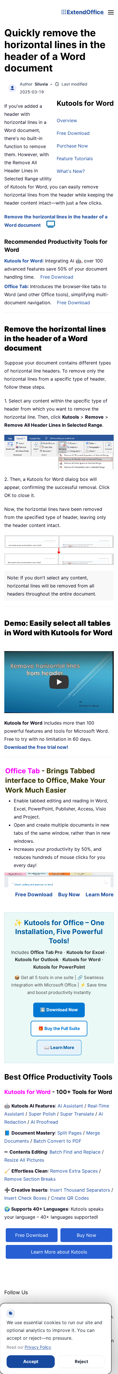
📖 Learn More (59, 1047)
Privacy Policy (38, 1347)
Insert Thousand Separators (80, 1190)
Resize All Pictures (24, 1160)
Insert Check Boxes (25, 1198)
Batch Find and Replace (75, 1152)
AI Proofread (44, 1122)
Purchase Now (72, 146)
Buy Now (69, 894)
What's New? (71, 171)
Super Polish (42, 1114)
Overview (67, 120)
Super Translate (77, 1114)
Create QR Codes (70, 1198)
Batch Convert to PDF (57, 1141)
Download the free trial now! (36, 747)
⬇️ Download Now (59, 1009)
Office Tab (15, 286)
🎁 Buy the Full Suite (59, 1028)
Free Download (73, 133)
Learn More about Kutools (59, 1252)
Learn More (100, 894)
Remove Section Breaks (30, 1179)
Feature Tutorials (75, 158)
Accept (30, 1361)
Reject (81, 1361)
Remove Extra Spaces (74, 1171)
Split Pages (69, 1133)
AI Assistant (70, 1106)
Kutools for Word (23, 261)
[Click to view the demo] (48, 225)
